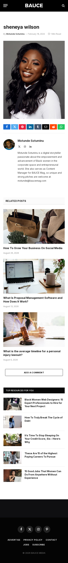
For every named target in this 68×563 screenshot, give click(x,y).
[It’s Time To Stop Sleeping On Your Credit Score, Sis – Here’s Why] (12, 439)
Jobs (26, 544)
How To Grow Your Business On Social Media (32, 248)
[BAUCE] (34, 5)
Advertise (14, 540)
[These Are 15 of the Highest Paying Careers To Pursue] (12, 457)
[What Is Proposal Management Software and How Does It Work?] (34, 276)
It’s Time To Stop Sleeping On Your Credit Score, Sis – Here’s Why (42, 438)
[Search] (63, 5)
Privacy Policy (32, 540)
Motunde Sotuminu (15, 34)
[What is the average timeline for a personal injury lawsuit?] (34, 329)
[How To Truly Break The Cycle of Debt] (12, 422)
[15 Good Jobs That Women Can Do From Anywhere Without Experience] (12, 475)
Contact (51, 540)
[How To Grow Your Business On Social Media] (34, 226)
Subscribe (38, 544)
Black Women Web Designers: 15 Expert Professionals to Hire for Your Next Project (44, 403)
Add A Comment (34, 372)
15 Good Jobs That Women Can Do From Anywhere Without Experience (43, 474)
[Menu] (5, 5)
